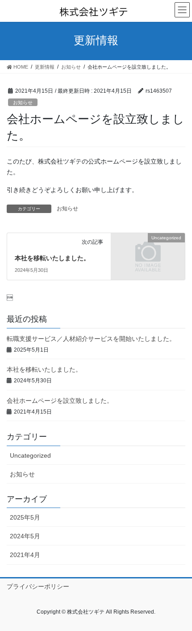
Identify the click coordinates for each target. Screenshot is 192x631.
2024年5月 (25, 536)
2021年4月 (25, 554)
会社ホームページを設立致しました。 (60, 400)
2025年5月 (25, 517)
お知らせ (23, 102)
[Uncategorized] (148, 255)
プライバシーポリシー (38, 586)
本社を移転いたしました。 (52, 258)
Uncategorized (30, 455)
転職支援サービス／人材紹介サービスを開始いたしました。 (91, 338)
